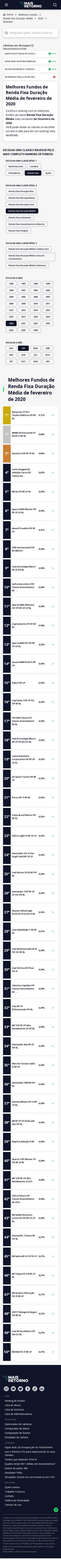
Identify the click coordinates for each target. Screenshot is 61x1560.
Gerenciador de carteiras (18, 1424)
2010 (36, 303)
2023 (48, 323)
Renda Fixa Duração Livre (21, 204)
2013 (23, 310)
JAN (11, 348)
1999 (48, 283)
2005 (23, 297)
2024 (11, 330)
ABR (48, 348)
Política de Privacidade (17, 1500)
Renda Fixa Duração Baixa (22, 198)
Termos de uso (13, 1504)
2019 (48, 316)
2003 (48, 290)
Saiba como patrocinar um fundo (14, 48)
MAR (35, 348)
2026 (36, 330)
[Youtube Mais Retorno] (13, 1388)
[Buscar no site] (55, 4)
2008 (11, 303)
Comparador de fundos (17, 1432)
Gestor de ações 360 (16, 1468)
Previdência (15, 173)
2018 (36, 316)
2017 (23, 316)
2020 (11, 323)
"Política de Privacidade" (33, 1543)
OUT (23, 361)
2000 (11, 290)
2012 (11, 310)
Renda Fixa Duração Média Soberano (27, 265)
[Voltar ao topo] (56, 1510)
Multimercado (16, 166)
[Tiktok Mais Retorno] (34, 1388)
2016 (11, 316)
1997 (23, 283)
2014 (36, 310)
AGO (48, 355)
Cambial (34, 166)
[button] (30, 415)
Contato (9, 1496)
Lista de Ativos (13, 1405)
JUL (35, 355)
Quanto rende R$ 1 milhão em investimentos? (30, 1463)
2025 (23, 330)
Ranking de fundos (15, 1400)
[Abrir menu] (6, 5)
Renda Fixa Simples (18, 230)
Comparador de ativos (17, 1428)
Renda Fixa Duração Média (22, 211)
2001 (23, 290)
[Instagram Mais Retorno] (6, 1388)
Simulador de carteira (16, 1437)
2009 (23, 303)
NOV (36, 361)
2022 (36, 323)
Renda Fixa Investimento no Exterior (27, 224)
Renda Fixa (33, 173)
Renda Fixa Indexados (20, 217)
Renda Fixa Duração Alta (21, 191)
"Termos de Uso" (10, 1543)
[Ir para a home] (30, 4)
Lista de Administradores (18, 1414)
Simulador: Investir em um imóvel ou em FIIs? (30, 1477)
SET (11, 361)
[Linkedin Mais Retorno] (41, 1388)
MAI (11, 355)
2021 (23, 323)
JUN (23, 355)
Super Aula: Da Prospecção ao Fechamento (29, 1447)
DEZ (48, 361)
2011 (48, 303)
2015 (48, 310)
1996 (11, 283)
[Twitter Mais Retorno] (20, 1388)
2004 (11, 297)
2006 (36, 297)
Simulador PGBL (14, 1472)
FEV (23, 348)
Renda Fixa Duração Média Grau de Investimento (26, 257)
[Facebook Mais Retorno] (27, 1388)
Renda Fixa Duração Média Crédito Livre (29, 249)
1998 (36, 283)
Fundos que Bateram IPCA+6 (21, 1459)
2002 (36, 290)
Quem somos (12, 1487)
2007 (48, 297)
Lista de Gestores (14, 1409)
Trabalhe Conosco (15, 1491)
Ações (48, 173)
